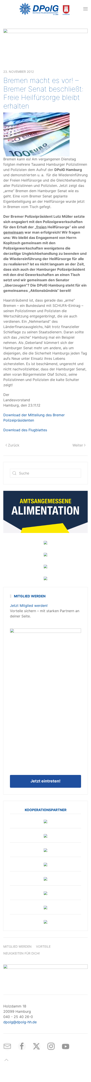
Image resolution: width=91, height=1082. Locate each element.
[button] (85, 9)
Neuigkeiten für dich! (21, 953)
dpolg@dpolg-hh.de (20, 1022)
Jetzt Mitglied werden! (28, 605)
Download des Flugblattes (25, 430)
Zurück (13, 445)
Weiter (77, 445)
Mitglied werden (17, 946)
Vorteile (43, 946)
